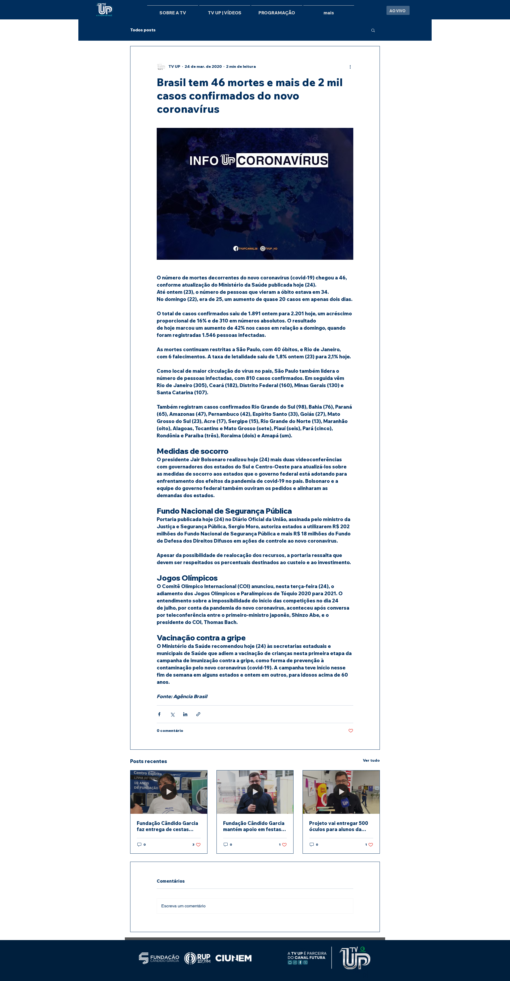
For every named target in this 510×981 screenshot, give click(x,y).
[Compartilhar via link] (198, 714)
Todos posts (143, 30)
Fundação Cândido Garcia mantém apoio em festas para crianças (253, 826)
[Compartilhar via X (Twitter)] (172, 714)
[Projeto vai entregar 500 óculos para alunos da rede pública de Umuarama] (341, 792)
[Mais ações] (350, 66)
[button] (373, 30)
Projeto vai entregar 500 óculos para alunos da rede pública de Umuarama (340, 826)
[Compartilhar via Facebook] (159, 714)
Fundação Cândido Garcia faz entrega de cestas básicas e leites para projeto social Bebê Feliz (167, 826)
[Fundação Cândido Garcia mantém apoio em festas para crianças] (255, 792)
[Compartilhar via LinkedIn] (185, 714)
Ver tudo (371, 760)
